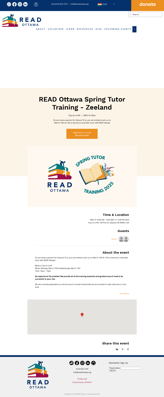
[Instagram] (20, 4)
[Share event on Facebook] (128, 349)
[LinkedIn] (25, 4)
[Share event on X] (122, 349)
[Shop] (36, 4)
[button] (40, 29)
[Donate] (71, 363)
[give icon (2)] (9, 4)
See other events (82, 135)
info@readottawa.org (79, 4)
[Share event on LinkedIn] (117, 349)
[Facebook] (14, 4)
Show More (124, 293)
